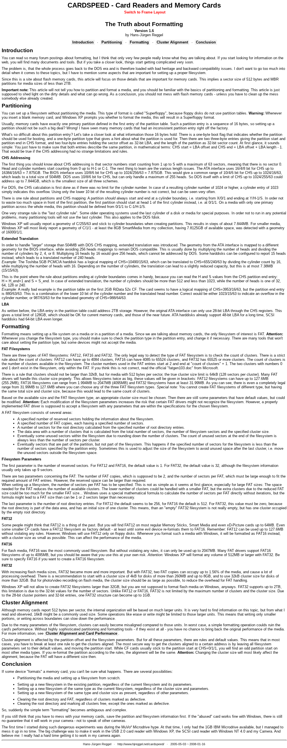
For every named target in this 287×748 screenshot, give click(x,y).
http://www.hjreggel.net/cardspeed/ (140, 744)
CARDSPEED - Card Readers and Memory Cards (144, 5)
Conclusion (206, 42)
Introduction (83, 42)
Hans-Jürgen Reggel (97, 744)
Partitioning (111, 42)
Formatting (139, 42)
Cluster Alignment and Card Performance (81, 633)
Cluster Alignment (172, 42)
